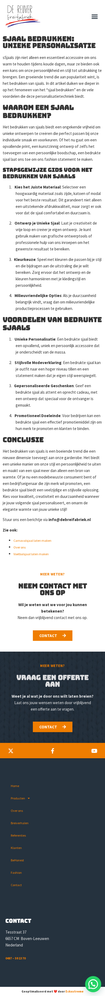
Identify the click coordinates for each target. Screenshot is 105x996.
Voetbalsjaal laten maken (31, 554)
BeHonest (17, 860)
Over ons (19, 547)
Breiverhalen (20, 823)
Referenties (18, 835)
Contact (16, 885)
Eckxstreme (74, 991)
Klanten (16, 848)
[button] (95, 16)
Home (15, 786)
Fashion (16, 873)
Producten (18, 798)
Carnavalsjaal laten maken (32, 541)
